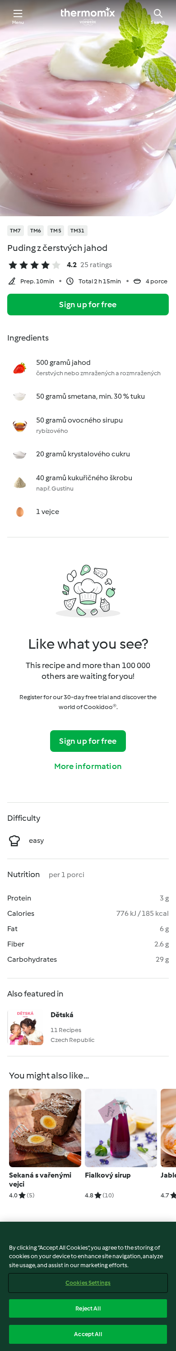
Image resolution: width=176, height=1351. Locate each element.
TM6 (36, 230)
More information (88, 766)
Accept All (88, 1334)
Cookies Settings (88, 1282)
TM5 (55, 230)
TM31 (77, 230)
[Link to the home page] (88, 16)
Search (158, 22)
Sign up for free (87, 304)
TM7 (15, 230)
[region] (88, 1286)
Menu (18, 22)
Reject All (87, 1308)
